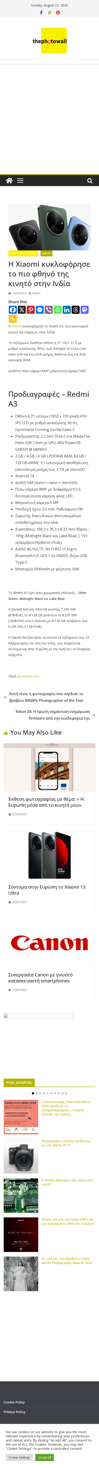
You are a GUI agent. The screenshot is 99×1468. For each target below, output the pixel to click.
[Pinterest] (31, 310)
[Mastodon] (85, 310)
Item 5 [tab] (48, 1093)
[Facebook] (13, 310)
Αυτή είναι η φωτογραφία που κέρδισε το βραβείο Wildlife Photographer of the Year (46, 697)
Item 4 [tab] (44, 1093)
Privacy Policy (14, 1412)
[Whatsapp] (58, 310)
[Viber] (49, 310)
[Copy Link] (13, 319)
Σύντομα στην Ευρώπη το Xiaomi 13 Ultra (46, 890)
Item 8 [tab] (59, 1093)
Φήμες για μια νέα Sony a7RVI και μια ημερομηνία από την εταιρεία (68, 1221)
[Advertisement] (49, 130)
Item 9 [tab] (62, 1093)
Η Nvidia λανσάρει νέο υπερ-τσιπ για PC (67, 1182)
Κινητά (46, 253)
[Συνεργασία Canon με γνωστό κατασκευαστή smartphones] (49, 922)
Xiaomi (17, 326)
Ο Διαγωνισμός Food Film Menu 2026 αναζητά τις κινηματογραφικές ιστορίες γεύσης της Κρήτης (66, 1108)
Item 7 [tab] (55, 1093)
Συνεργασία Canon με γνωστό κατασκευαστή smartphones (40, 978)
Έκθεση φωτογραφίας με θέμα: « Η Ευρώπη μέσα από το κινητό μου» (46, 802)
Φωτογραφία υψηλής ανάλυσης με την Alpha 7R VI (66, 1143)
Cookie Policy (14, 1402)
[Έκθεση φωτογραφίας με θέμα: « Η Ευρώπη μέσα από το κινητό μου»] (49, 746)
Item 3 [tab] (40, 1093)
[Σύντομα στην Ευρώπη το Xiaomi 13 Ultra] (49, 834)
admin (36, 293)
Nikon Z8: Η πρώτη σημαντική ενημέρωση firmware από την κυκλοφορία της (53, 715)
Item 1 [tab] (33, 1093)
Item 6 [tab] (51, 1093)
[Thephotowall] (9, 180)
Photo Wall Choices (23, 253)
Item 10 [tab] (66, 1093)
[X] (22, 310)
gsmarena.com (28, 676)
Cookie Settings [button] (19, 1457)
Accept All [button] (44, 1457)
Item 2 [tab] (36, 1093)
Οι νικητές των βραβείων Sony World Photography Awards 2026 (67, 1260)
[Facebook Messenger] (40, 310)
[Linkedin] (67, 310)
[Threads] (76, 310)
